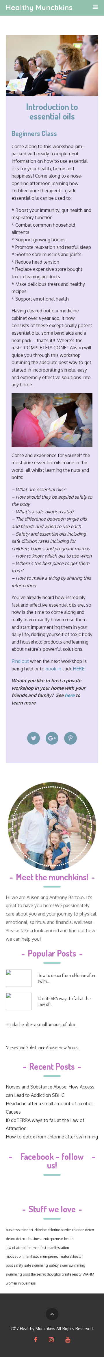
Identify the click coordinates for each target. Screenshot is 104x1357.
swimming (77, 1265)
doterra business (29, 1239)
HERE (78, 669)
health (68, 1239)
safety (54, 1265)
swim (64, 1265)
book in (53, 669)
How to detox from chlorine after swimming (52, 1137)
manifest (39, 1248)
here (70, 695)
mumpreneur (50, 1256)
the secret (38, 1274)
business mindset (19, 1230)
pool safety (14, 1265)
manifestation (58, 1248)
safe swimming (36, 1265)
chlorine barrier (59, 1230)
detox (10, 1239)
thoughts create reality (64, 1274)
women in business (21, 1283)
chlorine (40, 1230)
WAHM (88, 1274)
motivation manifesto (22, 1256)
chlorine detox (83, 1230)
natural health (71, 1256)
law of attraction (18, 1248)
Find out (20, 661)
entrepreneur (53, 1239)
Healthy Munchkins (39, 7)
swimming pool (18, 1274)
